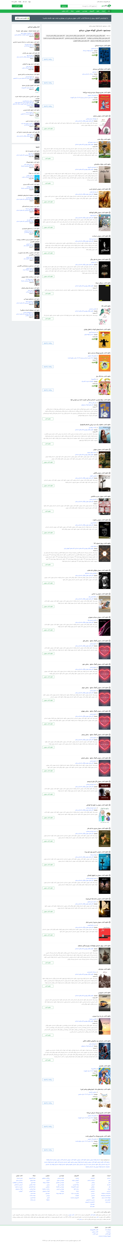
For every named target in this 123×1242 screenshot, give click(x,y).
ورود (29, 1)
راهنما (19, 1)
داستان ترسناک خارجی (63, 957)
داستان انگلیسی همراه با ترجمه (76, 553)
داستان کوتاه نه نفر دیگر (60, 267)
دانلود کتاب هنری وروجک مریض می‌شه (98, 1113)
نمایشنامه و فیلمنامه (105, 1195)
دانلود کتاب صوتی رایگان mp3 (82, 224)
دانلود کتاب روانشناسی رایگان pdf (66, 1030)
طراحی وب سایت (75, 1193)
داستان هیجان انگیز (50, 290)
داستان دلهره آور (88, 267)
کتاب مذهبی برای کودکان (86, 409)
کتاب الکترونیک (94, 1230)
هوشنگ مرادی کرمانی (91, 119)
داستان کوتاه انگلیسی (80, 555)
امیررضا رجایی (29, 66)
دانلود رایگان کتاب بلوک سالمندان (85, 178)
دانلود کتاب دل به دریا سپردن (101, 1016)
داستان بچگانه (79, 411)
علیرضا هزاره (93, 215)
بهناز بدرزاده (93, 855)
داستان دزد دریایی (87, 434)
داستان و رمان (85, 74)
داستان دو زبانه (88, 553)
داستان (82, 155)
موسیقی (48, 1193)
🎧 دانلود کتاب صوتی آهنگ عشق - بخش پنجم (96, 735)
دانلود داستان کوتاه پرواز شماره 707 (74, 559)
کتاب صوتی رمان (80, 459)
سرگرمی (48, 1187)
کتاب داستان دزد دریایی (64, 434)
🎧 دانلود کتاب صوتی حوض (101, 450)
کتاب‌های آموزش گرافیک (28, 35)
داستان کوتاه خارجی (52, 957)
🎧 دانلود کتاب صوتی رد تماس (101, 594)
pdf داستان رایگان (69, 436)
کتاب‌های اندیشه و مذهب (28, 68)
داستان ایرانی (78, 247)
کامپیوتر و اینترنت (74, 1198)
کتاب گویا (66, 196)
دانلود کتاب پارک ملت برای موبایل (65, 153)
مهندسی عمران (60, 1180)
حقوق (93, 1198)
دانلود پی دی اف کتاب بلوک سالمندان (52, 178)
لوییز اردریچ (29, 55)
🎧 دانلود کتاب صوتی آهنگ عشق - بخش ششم (95, 758)
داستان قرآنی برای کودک (59, 409)
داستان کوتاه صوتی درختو (87, 125)
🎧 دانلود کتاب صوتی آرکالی (101, 473)
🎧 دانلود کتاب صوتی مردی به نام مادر (98, 828)
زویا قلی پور (29, 220)
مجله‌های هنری (18, 35)
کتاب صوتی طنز (55, 222)
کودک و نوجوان (46, 1191)
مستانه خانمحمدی (91, 972)
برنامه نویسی (76, 1185)
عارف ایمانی (93, 546)
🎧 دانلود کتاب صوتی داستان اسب (99, 189)
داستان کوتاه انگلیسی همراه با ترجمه (60, 553)
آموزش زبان (107, 1200)
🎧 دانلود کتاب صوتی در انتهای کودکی (98, 875)
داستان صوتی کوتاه (87, 273)
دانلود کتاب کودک (93, 415)
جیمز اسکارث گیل (28, 164)
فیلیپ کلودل (93, 476)
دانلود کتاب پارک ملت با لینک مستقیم (83, 153)
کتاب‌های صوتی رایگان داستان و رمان (25, 57)
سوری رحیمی (93, 643)
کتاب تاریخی (48, 1000)
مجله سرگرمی (32, 1185)
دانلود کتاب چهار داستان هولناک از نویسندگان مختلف (94, 946)
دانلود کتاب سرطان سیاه (103, 283)
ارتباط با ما (108, 1230)
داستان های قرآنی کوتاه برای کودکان (52, 413)
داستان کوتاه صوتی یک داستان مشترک (95, 1167)
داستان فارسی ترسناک (77, 173)
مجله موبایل (32, 1180)
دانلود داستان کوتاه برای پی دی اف (89, 438)
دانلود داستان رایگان (89, 155)
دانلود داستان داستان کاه (64, 1162)
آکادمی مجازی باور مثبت (26, 123)
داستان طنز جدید (64, 222)
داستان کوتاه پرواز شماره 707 (90, 559)
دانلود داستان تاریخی (57, 1000)
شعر (109, 1182)
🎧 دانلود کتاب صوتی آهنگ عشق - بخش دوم (96, 664)
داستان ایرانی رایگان (62, 176)
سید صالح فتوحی (92, 925)
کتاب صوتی (65, 11)
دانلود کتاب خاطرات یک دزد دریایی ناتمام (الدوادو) (95, 425)
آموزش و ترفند (75, 1180)
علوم (98, 11)
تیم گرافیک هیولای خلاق (26, 33)
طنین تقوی (29, 134)
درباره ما (109, 1232)
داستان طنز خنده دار (73, 222)
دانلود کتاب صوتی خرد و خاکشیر (100, 496)
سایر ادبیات (107, 1202)
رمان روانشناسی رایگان (80, 1030)
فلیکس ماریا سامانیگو (90, 573)
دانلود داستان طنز (82, 1000)
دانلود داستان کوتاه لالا (69, 315)
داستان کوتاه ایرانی (49, 173)
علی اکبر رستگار (92, 403)
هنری (48, 1198)
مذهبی (79, 1094)
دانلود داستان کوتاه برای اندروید (84, 978)
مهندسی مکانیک (60, 1187)
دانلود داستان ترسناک (92, 180)
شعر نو (108, 1185)
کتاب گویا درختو (58, 123)
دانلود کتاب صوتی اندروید (78, 482)
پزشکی (93, 1182)
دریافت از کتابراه (48, 59)
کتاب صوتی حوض (88, 457)
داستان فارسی (70, 247)
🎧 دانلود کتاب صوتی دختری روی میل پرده (97, 852)
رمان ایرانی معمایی (88, 173)
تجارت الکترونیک (75, 1187)
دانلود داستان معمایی (74, 957)
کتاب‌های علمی (30, 78)
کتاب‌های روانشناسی (29, 46)
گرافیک (77, 1195)
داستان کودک (89, 1050)
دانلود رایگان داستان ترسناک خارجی (54, 953)
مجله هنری (32, 1198)
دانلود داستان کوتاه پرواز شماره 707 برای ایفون (82, 561)
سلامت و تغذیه (46, 1189)
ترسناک (84, 50)
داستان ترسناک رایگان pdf (59, 955)
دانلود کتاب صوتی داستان (57, 196)
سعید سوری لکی (92, 142)
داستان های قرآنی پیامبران (79, 413)
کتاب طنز (67, 1000)
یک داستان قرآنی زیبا (67, 413)
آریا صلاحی (93, 262)
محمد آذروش (29, 244)
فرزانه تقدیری (29, 198)
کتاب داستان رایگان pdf (77, 1052)
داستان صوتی (73, 196)
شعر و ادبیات (19, 1178)
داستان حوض (67, 457)
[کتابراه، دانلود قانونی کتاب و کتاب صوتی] (94, 55)
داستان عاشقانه (88, 243)
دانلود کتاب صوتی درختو (91, 1162)
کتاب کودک (59, 1050)
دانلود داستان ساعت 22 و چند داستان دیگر (87, 1164)
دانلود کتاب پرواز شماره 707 (102, 543)
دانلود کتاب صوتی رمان (69, 459)
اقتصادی (93, 1178)
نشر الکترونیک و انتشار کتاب (103, 1)
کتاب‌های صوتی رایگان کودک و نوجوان (100, 41)
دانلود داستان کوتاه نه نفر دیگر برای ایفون (62, 269)
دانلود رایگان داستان (57, 1025)
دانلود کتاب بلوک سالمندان (102, 164)
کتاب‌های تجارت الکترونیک (27, 88)
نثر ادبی (108, 1191)
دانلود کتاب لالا (106, 306)
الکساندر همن (93, 499)
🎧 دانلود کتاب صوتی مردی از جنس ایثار (98, 922)
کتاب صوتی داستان (87, 123)
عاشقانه (91, 381)
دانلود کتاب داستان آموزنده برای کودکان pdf (62, 1054)
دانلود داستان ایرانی (72, 176)
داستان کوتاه (90, 50)
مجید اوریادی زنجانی (91, 784)
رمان (109, 1180)
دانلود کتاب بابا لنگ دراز (103, 376)
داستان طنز (82, 222)
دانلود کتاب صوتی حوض (77, 457)
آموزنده (72, 97)
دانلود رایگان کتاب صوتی (82, 198)
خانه (109, 11)
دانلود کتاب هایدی (104, 1066)
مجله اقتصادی (32, 1187)
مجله (72, 11)
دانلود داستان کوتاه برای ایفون (86, 440)
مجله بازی (33, 1182)
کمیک (109, 1189)
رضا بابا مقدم (93, 192)
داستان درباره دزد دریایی (77, 434)
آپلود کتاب (17, 6)
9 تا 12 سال (77, 97)
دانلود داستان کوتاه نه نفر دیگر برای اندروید (82, 269)
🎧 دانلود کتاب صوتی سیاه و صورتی (99, 617)
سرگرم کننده (71, 358)
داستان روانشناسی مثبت (84, 1027)
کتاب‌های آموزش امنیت (28, 102)
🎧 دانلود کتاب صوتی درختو (101, 116)
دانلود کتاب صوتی (48, 128)
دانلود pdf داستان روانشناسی (69, 1025)
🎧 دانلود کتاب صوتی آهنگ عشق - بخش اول (96, 641)
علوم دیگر (92, 1206)
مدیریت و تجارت (19, 1187)
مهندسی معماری (60, 1182)
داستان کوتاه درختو (68, 123)
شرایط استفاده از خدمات (105, 1236)
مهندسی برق (61, 1185)
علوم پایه (92, 1204)
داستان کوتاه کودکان (83, 415)
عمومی (78, 11)
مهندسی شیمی (60, 1189)
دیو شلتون (93, 48)
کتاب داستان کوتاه (82, 176)
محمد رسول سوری (91, 452)
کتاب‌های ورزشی (30, 292)
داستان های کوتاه (93, 247)
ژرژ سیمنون (29, 186)
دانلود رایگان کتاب (85, 1004)
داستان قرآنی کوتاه (50, 411)
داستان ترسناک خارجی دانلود (90, 955)
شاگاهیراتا (93, 379)
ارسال (80, 1219)
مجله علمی (32, 1193)
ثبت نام (25, 1)
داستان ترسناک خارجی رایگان (71, 953)
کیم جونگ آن (29, 279)
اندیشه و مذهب (91, 1180)
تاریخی (93, 1185)
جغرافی (93, 1187)
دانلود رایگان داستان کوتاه (64, 983)
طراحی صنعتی (60, 1178)
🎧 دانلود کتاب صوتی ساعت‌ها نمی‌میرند (98, 899)
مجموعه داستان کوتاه (61, 438)
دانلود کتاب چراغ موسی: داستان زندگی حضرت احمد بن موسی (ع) (90, 400)
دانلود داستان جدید (51, 153)
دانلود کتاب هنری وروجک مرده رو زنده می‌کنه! (96, 93)
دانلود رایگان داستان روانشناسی (84, 1025)
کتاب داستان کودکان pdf (64, 1052)
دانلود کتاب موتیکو (104, 969)
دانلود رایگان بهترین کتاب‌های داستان (25, 155)
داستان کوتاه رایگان (92, 176)
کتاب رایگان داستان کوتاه (51, 983)
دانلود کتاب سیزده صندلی (102, 46)
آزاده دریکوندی (92, 427)
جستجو (64, 6)
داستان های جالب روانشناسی (56, 1027)
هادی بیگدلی (29, 175)
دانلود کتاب (48, 158)
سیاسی (93, 1193)
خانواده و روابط (46, 1182)
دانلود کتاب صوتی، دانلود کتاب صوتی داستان (74, 1160)
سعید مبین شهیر (92, 902)
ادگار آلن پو (93, 523)
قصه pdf (49, 1054)
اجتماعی (93, 1191)
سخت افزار (76, 1189)
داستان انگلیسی (71, 555)
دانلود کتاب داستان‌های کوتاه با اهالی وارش (97, 329)
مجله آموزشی (32, 1191)
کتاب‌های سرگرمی (29, 315)
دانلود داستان (76, 155)
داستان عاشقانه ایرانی (71, 243)
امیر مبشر (30, 290)
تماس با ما (14, 1)
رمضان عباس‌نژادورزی (27, 101)
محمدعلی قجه (29, 301)
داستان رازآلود (53, 176)
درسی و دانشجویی (90, 1200)
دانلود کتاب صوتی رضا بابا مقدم (84, 196)
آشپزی (48, 1180)
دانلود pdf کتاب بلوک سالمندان (69, 178)
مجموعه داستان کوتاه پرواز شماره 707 (65, 557)
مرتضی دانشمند (92, 1092)
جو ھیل (94, 72)
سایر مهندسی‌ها (60, 1193)
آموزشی (21, 1191)
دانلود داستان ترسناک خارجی (85, 953)
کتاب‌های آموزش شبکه (23, 104)
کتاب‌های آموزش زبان (29, 245)
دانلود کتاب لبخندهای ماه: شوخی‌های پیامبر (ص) (95, 1089)
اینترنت (77, 1178)
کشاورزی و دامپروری (90, 1202)
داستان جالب (74, 1000)
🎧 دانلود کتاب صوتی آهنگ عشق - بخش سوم (96, 688)
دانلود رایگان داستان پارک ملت (85, 149)
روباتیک (62, 1191)
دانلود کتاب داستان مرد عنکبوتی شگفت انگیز (96, 1041)
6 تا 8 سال (90, 97)
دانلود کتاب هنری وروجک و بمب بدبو (99, 353)
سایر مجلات (32, 1200)
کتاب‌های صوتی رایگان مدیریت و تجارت (53, 38)
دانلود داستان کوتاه (59, 173)
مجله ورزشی (32, 1189)
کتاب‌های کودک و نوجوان (87, 405)
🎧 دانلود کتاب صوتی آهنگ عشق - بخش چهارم (95, 711)
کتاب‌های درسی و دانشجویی (19, 78)
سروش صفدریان (28, 44)
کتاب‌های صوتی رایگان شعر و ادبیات (55, 35)
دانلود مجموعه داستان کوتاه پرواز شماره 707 (84, 557)
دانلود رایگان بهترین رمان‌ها (27, 166)
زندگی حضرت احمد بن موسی (72, 409)
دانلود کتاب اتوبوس (104, 993)
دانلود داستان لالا (48, 315)
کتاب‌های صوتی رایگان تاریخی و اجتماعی (75, 38)
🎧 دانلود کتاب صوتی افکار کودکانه (99, 213)
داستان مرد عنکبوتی (88, 1052)
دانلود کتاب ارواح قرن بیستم (101, 69)
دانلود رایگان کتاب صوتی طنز (67, 224)
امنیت (77, 1182)
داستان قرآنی (72, 411)
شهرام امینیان (29, 77)
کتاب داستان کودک (88, 411)
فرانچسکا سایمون (92, 95)
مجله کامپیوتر (32, 1178)
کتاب (97, 1217)
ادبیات (103, 11)
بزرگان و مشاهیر (46, 1178)
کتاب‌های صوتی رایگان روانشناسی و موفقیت (98, 38)
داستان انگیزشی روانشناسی (71, 1027)
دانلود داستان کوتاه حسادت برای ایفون (55, 245)
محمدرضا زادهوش (28, 231)
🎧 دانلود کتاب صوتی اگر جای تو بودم (98, 782)
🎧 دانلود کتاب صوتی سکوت (101, 520)
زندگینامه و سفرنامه (105, 1193)
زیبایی (48, 1185)
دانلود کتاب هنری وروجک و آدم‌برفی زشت (97, 1136)
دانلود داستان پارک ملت (71, 149)
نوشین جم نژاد (29, 209)
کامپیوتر (92, 11)
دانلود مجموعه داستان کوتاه (73, 438)
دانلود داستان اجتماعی (76, 1002)
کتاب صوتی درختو (77, 123)
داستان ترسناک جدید (84, 959)
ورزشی (48, 1195)
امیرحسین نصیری (92, 167)
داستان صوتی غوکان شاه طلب (85, 577)
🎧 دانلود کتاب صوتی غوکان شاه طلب (98, 570)
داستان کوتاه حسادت (50, 243)
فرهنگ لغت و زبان (106, 1198)
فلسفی (93, 1195)
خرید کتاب (95, 1234)
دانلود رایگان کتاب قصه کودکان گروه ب (73, 1057)
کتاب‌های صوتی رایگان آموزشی (81, 41)
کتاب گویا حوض (59, 457)
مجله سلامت (32, 1195)
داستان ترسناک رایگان (73, 959)
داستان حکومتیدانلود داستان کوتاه (67, 1164)
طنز (64, 1000)
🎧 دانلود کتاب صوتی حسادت (101, 236)
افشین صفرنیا (92, 1019)
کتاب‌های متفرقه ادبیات (28, 270)
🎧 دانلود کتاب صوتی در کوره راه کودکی (98, 805)
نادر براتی (30, 153)
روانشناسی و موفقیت (18, 1182)
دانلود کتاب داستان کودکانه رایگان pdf (82, 1054)
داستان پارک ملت (65, 151)
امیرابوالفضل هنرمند (27, 312)
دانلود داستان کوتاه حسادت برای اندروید (74, 245)
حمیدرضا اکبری (92, 332)
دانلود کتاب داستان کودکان (78, 1050)
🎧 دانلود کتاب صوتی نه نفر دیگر (100, 260)
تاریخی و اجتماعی (18, 1185)
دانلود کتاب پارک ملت (103, 139)
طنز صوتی (48, 222)
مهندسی (84, 11)
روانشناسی (92, 1189)
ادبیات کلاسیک (85, 381)
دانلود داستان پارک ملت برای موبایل (78, 151)
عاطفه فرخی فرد (92, 597)
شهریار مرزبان (29, 112)
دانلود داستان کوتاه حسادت (90, 245)
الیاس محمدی (92, 309)
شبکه (77, 1191)
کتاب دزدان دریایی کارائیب (51, 434)
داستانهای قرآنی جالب (92, 413)
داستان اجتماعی (59, 290)
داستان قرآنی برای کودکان (61, 411)
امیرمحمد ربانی (92, 1044)
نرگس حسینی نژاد (92, 620)
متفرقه (48, 1200)
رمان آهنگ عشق (53, 650)
